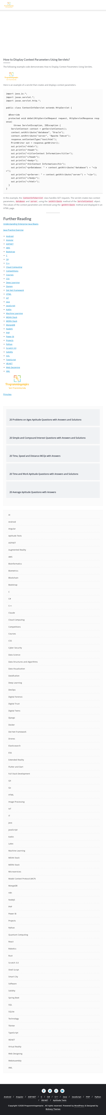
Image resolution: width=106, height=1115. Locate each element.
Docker (11, 724)
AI (9, 514)
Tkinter (11, 1025)
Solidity (9, 352)
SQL (8, 355)
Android (10, 236)
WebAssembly (14, 1060)
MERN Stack (11, 321)
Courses (10, 274)
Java (8, 301)
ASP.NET (10, 244)
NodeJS (9, 328)
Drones (11, 738)
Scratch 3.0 (11, 348)
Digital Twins (14, 710)
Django (9, 286)
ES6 (10, 752)
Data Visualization (16, 668)
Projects (9, 340)
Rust (10, 955)
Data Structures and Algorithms (23, 661)
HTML (8, 294)
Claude (11, 612)
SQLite (11, 1011)
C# (7, 259)
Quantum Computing (18, 934)
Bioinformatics (15, 563)
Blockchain (13, 577)
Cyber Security (15, 647)
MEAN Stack (11, 317)
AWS (8, 247)
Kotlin (8, 309)
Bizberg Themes (53, 1109)
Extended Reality (16, 759)
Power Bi (10, 336)
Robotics (12, 948)
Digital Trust (14, 703)
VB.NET (9, 363)
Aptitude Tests (15, 535)
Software (12, 983)
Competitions (12, 271)
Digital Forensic (15, 696)
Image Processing (16, 801)
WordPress (79, 1106)
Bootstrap (10, 251)
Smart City (13, 976)
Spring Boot (13, 997)
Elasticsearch (14, 745)
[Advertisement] (53, 32)
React (11, 941)
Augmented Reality (17, 549)
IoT (7, 298)
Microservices (14, 871)
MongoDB (10, 325)
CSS (8, 278)
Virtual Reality (14, 1046)
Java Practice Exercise (13, 230)
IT (9, 815)
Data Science (14, 654)
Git (9, 780)
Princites (7, 394)
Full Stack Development (19, 773)
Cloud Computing (14, 267)
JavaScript (10, 305)
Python (9, 344)
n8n (10, 892)
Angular (9, 240)
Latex (10, 843)
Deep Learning (13, 282)
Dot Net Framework (15, 290)
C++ (8, 263)
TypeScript (11, 359)
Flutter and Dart (15, 766)
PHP (8, 332)
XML (8, 371)
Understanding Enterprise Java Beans (20, 224)
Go (9, 787)
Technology (13, 1018)
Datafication (13, 675)
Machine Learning (14, 313)
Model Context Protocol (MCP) (22, 878)
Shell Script (13, 969)
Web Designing (13, 367)
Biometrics (13, 570)
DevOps (12, 689)
